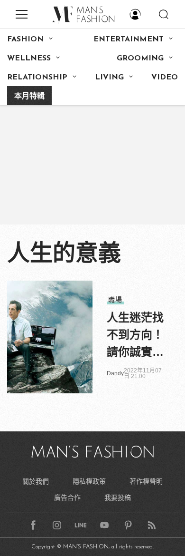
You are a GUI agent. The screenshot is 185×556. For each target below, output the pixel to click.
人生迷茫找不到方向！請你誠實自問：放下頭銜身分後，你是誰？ (135, 336)
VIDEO (164, 77)
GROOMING (140, 58)
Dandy (115, 373)
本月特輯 (29, 96)
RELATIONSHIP (37, 77)
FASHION (25, 39)
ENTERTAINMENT (128, 39)
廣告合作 (67, 497)
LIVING (109, 77)
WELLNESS (29, 58)
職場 (115, 299)
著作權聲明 (146, 481)
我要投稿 (117, 497)
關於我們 (35, 481)
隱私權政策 (89, 481)
